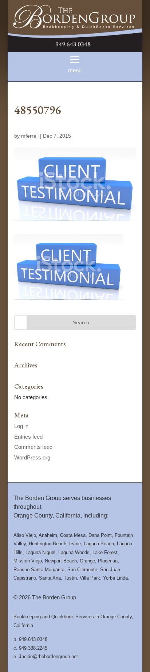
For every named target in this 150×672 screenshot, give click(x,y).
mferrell (30, 136)
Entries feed (28, 437)
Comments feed (33, 447)
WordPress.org (32, 457)
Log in (21, 426)
